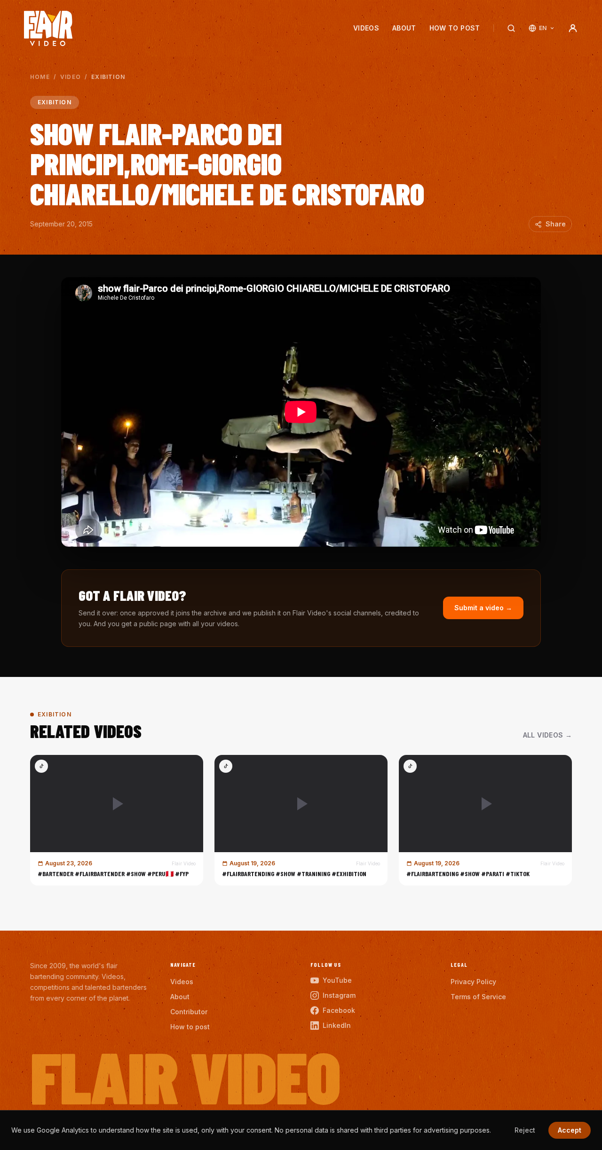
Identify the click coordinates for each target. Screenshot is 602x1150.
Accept (569, 1130)
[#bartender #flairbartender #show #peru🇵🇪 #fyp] (116, 820)
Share (556, 224)
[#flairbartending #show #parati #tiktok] (485, 820)
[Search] (511, 28)
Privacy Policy (473, 982)
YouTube (337, 980)
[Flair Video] (48, 28)
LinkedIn (337, 1025)
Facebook (339, 1010)
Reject (525, 1130)
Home (40, 76)
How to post (454, 28)
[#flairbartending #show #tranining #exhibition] (301, 820)
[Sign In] (573, 28)
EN (543, 27)
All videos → (547, 735)
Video (70, 76)
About (404, 28)
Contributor (188, 1012)
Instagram (339, 995)
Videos (366, 28)
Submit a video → (483, 608)
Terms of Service (478, 997)
